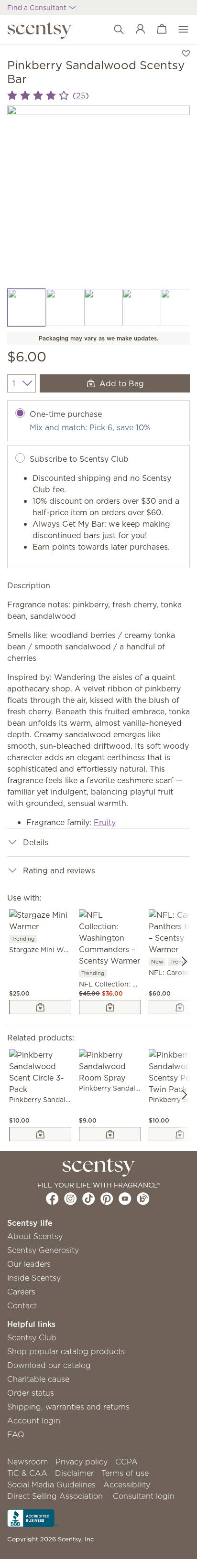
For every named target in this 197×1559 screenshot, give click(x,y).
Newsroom (27, 1461)
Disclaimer (74, 1473)
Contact (22, 1305)
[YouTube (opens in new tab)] (125, 1198)
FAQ (15, 1434)
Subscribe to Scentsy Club (79, 459)
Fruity (105, 822)
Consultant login (144, 1496)
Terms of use (125, 1473)
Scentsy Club (31, 1337)
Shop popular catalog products (66, 1351)
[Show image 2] (64, 307)
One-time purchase (66, 414)
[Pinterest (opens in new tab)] (107, 1198)
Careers (21, 1291)
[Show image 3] (103, 307)
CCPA (126, 1461)
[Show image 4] (141, 307)
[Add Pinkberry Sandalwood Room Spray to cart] (110, 1134)
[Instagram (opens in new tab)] (70, 1198)
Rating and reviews (59, 870)
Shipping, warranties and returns (68, 1406)
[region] (98, 197)
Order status (30, 1393)
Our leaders (29, 1264)
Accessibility (126, 1484)
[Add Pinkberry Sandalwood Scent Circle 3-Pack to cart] (40, 1134)
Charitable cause (38, 1379)
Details (35, 842)
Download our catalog (49, 1365)
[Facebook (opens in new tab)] (52, 1198)
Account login (33, 1420)
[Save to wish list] (186, 52)
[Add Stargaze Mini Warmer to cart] (40, 1007)
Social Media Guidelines (51, 1484)
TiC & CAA (27, 1473)
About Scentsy (35, 1236)
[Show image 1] (26, 307)
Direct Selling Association (55, 1496)
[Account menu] (135, 29)
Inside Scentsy (34, 1278)
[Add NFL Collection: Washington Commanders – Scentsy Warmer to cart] (110, 1007)
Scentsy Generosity (43, 1250)
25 (81, 95)
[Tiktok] (89, 1198)
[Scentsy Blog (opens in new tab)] (143, 1198)
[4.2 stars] (38, 96)
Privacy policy (81, 1461)
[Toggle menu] (178, 29)
